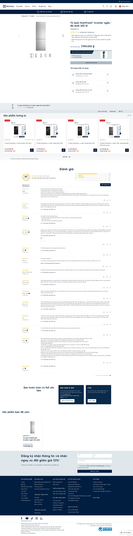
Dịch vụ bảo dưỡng (73, 509)
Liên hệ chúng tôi (72, 482)
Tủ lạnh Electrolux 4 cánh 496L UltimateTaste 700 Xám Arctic (24, 144)
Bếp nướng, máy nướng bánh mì (42, 482)
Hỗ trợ (34, 6)
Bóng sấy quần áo (76, 55)
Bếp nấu (23, 484)
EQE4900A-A (13, 139)
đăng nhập (67, 394)
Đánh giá (113, 111)
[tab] (31, 55)
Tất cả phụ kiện (57, 500)
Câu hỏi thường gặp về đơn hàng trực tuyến (79, 495)
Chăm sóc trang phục (58, 502)
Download (82, 76)
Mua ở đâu (96, 497)
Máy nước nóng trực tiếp (59, 491)
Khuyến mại (42, 6)
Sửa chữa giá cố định (73, 512)
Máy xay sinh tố (38, 486)
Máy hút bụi (37, 512)
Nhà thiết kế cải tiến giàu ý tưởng (101, 484)
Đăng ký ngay (94, 471)
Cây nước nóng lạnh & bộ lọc (42, 489)
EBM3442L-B (45, 139)
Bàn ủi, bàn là (37, 502)
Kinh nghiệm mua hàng (74, 498)
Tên (79, 454)
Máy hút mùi (24, 489)
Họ (95, 454)
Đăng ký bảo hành (67, 400)
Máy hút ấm (56, 484)
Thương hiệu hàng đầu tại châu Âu (102, 491)
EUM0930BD (108, 139)
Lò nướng (23, 491)
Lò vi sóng (23, 495)
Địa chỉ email (82, 460)
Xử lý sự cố (71, 493)
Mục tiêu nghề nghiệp (98, 489)
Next (62, 35)
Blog (49, 6)
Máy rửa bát (24, 493)
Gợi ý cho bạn (102, 111)
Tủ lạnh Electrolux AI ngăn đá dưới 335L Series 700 (55, 144)
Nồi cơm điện (24, 498)
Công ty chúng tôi (97, 482)
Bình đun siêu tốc (38, 484)
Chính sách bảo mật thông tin (95, 465)
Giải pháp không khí (58, 505)
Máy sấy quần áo (38, 499)
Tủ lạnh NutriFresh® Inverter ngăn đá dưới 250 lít (31, 439)
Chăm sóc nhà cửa (57, 507)
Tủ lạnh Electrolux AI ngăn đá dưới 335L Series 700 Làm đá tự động (87, 144)
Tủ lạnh (31, 16)
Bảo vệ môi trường (98, 486)
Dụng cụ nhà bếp (57, 509)
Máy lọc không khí (57, 482)
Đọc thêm (92, 400)
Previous (19, 35)
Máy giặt (36, 497)
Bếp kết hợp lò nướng (26, 486)
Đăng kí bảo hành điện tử (74, 486)
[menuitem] (19, 6)
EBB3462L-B (76, 139)
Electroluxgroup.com (26, 520)
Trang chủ (24, 16)
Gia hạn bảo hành (72, 491)
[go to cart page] (116, 6)
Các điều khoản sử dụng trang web (86, 523)
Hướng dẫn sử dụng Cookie (97, 525)
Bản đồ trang (108, 525)
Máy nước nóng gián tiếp (59, 493)
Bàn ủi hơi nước (38, 504)
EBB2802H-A (26, 435)
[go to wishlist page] (107, 6)
